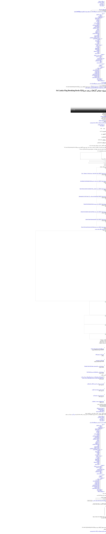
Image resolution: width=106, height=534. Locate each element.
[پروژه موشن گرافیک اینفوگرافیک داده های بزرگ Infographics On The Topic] (101, 195)
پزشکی (98, 29)
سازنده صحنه (99, 62)
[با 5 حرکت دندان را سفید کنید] (102, 394)
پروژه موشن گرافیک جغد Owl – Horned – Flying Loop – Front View (93, 173)
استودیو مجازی (96, 22)
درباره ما (102, 3)
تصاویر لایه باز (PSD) (98, 55)
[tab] (52, 124)
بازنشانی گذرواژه (103, 500)
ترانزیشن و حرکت (96, 70)
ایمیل (105, 162)
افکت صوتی (99, 478)
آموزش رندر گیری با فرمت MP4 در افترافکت (95, 383)
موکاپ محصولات (98, 60)
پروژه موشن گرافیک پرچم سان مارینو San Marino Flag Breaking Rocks (93, 181)
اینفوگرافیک (97, 26)
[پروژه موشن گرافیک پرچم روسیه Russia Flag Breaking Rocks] (101, 203)
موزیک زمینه (99, 78)
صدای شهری (97, 72)
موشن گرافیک (99, 14)
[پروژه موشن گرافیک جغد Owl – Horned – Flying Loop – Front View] (101, 172)
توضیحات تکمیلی (101, 124)
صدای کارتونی (96, 76)
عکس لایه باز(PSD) (100, 408)
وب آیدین (73, 414)
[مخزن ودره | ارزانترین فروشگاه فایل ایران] (98, 83)
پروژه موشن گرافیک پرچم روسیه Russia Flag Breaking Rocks (95, 204)
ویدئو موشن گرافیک (94, 86)
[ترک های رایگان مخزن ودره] (100, 229)
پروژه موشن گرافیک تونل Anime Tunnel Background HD (95, 219)
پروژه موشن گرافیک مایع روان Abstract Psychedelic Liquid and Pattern (93, 211)
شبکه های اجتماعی (95, 33)
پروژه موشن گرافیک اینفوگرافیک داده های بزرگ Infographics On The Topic (92, 196)
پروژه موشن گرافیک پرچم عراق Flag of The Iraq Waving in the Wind (93, 227)
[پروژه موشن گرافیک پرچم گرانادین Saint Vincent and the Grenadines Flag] (101, 187)
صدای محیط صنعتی (95, 77)
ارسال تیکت (101, 4)
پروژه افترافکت (101, 409)
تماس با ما (102, 5)
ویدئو (103, 13)
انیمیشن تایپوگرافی (95, 25)
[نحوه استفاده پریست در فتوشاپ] (102, 400)
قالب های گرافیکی (100, 58)
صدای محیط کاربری (95, 75)
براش (101, 57)
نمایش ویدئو (97, 43)
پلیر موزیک (97, 31)
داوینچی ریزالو (99, 44)
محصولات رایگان (101, 80)
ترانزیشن (97, 30)
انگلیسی (100, 65)
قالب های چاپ (99, 59)
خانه (105, 86)
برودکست (97, 456)
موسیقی (102, 66)
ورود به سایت (90, 500)
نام (105, 160)
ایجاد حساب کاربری (96, 500)
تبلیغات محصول (96, 51)
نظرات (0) (102, 125)
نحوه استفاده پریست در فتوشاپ (98, 401)
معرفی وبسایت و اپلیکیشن (94, 37)
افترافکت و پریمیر (98, 17)
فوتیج (101, 15)
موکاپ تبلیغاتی (96, 36)
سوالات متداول (101, 1)
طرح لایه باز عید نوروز (100, 360)
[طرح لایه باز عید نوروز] (102, 359)
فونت (103, 63)
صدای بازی (97, 479)
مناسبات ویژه (96, 35)
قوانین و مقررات (101, 2)
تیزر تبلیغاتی (97, 32)
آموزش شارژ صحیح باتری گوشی (98, 389)
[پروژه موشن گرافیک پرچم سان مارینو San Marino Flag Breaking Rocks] (101, 180)
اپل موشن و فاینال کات (97, 38)
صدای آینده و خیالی (95, 74)
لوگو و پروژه (99, 79)
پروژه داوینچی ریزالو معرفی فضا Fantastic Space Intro (94, 366)
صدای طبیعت (96, 73)
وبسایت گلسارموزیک (100, 411)
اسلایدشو (97, 20)
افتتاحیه (98, 41)
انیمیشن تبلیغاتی (96, 27)
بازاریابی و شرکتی (96, 28)
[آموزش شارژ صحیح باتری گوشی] (102, 388)
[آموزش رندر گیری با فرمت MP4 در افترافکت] (102, 382)
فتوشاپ (102, 54)
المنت (98, 39)
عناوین (98, 21)
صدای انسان (97, 71)
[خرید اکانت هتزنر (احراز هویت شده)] (102, 347)
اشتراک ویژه (103, 82)
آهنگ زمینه (102, 410)
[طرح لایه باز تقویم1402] (102, 353)
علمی (98, 34)
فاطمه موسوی (103, 116)
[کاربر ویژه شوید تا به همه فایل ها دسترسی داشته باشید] (95, 87)
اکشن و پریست (99, 56)
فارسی (100, 64)
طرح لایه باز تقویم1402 (100, 354)
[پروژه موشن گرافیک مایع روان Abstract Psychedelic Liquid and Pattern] (101, 210)
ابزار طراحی (101, 86)
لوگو (101, 61)
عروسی (97, 19)
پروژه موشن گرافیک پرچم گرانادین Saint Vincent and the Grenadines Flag (93, 188)
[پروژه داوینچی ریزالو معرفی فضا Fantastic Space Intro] (102, 365)
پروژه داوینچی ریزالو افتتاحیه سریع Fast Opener (95, 372)
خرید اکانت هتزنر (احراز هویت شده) (97, 348)
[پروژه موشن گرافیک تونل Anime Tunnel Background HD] (101, 218)
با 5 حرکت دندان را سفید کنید (98, 395)
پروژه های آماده (101, 16)
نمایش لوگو (97, 18)
